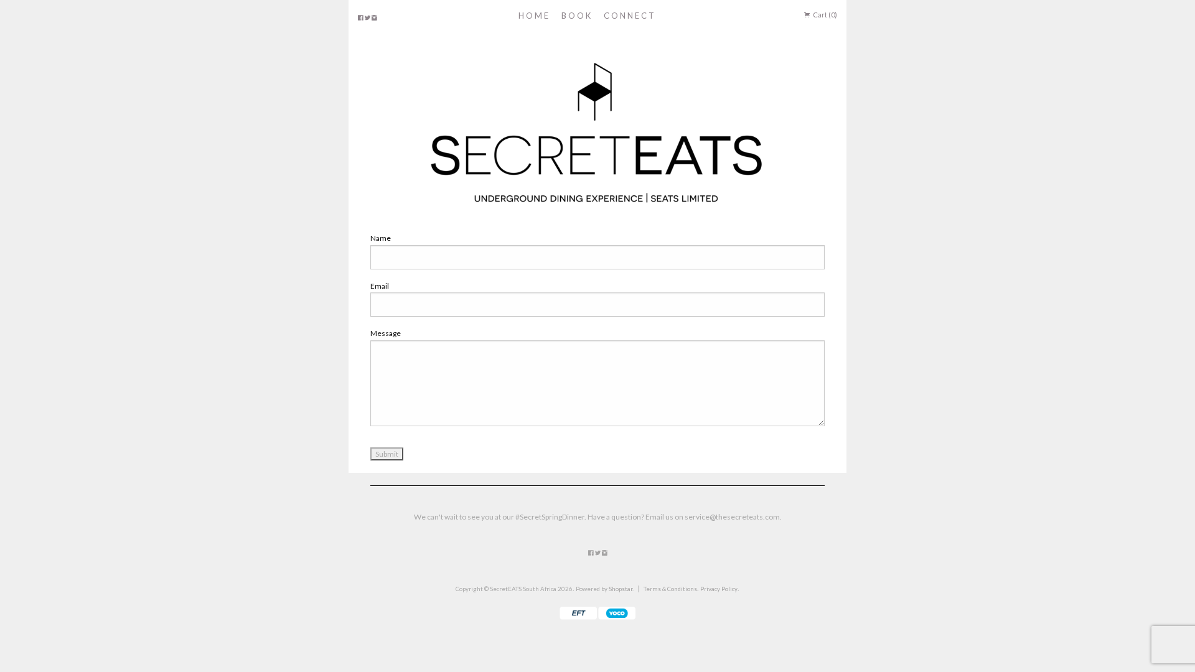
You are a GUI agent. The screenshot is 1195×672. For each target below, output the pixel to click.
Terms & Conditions (670, 589)
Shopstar (620, 589)
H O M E (533, 16)
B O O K (576, 16)
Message (385, 333)
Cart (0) (824, 15)
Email (379, 286)
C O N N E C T (629, 16)
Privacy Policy (719, 589)
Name (380, 238)
